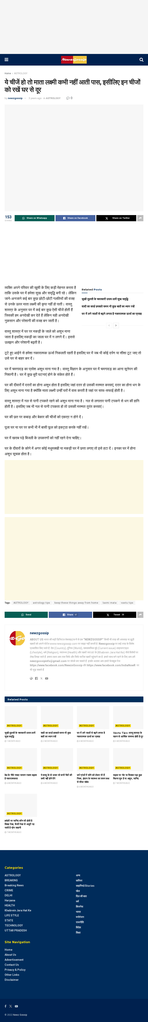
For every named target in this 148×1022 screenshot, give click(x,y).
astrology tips (41, 602)
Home (8, 73)
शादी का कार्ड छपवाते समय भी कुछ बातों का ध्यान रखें (108, 306)
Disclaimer (12, 979)
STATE (9, 920)
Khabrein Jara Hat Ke (18, 910)
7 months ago (122, 783)
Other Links (12, 974)
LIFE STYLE (12, 915)
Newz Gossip (20, 1015)
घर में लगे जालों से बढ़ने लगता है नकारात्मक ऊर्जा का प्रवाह (112, 313)
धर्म (77, 901)
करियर (79, 880)
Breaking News (14, 885)
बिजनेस (79, 906)
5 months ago (122, 741)
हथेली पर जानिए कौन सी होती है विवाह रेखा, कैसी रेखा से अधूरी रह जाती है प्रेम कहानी (19, 824)
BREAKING (11, 880)
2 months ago (50, 741)
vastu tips (127, 602)
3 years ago (35, 98)
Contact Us (12, 964)
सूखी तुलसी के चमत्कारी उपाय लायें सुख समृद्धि (105, 299)
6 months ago (13, 783)
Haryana (10, 900)
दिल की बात (81, 896)
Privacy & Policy (15, 969)
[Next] (116, 325)
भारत (78, 911)
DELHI (8, 895)
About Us (10, 954)
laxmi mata (110, 602)
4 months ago (86, 741)
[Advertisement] (74, 27)
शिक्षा (78, 932)
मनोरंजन (80, 917)
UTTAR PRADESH (16, 930)
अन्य (78, 875)
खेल (78, 890)
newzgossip (15, 98)
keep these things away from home (76, 602)
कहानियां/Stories (85, 885)
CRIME (9, 890)
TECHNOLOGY (14, 925)
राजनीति (80, 922)
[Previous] (109, 325)
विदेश (78, 927)
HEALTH (10, 905)
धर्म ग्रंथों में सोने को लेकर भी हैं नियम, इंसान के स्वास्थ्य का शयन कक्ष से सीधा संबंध (93, 778)
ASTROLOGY (20, 73)
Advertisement (14, 959)
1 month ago (13, 741)
